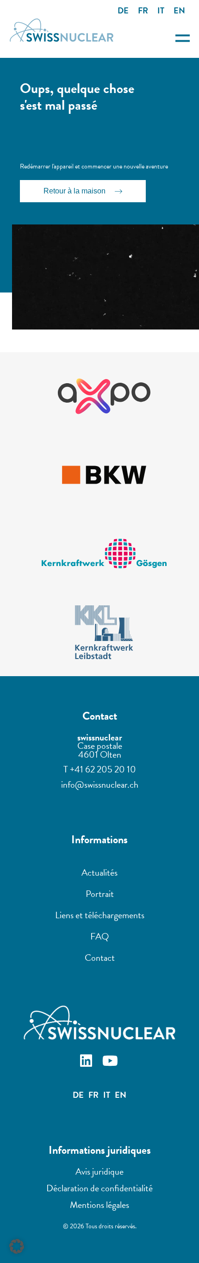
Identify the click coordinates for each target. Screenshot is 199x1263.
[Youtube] (111, 1062)
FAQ (99, 936)
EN (179, 10)
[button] (16, 1246)
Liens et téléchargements (99, 915)
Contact (100, 957)
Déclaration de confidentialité (99, 1188)
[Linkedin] (87, 1062)
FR (143, 10)
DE (123, 10)
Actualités (99, 872)
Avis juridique (99, 1171)
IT (160, 10)
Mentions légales (99, 1205)
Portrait (100, 894)
